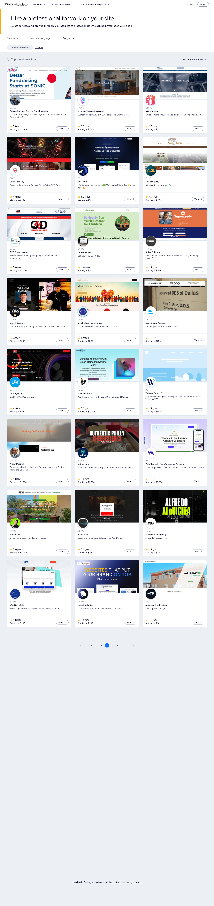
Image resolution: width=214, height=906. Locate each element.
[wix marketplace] (16, 4)
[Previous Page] (81, 645)
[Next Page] (133, 645)
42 (128, 645)
